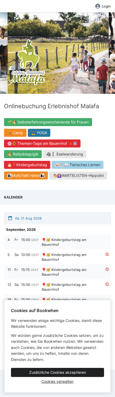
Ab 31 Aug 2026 (28, 218)
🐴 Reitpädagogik (23, 154)
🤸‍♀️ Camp (15, 132)
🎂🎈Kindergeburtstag (27, 164)
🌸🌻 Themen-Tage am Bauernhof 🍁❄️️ (42, 143)
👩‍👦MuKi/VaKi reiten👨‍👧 (26, 175)
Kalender (13, 197)
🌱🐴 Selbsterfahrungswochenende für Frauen (48, 122)
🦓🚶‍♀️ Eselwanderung (64, 154)
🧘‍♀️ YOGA (39, 132)
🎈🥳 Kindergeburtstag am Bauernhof (64, 242)
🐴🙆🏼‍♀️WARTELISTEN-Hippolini (78, 175)
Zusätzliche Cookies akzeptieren (57, 372)
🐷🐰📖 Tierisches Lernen (77, 164)
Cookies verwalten (57, 381)
